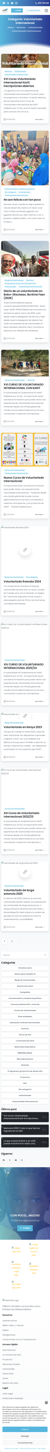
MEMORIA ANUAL (25, 1053)
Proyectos (25, 1077)
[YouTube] (12, 3)
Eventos (25, 1028)
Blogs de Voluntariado (25, 980)
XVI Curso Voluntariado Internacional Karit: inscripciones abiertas (20, 82)
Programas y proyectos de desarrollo (25, 1071)
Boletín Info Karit (25, 986)
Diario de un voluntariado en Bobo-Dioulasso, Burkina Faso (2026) (24, 294)
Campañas (25, 992)
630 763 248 (43, 3)
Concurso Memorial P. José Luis (25, 1004)
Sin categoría (25, 1089)
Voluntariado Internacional (26, 31)
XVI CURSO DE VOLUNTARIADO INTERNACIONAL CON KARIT (24, 386)
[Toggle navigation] (46, 11)
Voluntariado (35, 27)
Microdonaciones (25, 1059)
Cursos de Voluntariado (25, 1010)
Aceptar (25, 1429)
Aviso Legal (41, 1448)
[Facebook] (4, 3)
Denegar (25, 1436)
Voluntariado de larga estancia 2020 (19, 892)
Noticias (21, 27)
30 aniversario (25, 968)
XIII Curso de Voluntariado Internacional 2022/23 (21, 815)
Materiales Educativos (25, 1047)
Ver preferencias (25, 1442)
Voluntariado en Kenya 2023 (23, 727)
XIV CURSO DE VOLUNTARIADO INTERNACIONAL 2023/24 (24, 666)
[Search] (45, 955)
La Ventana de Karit (25, 1041)
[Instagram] (16, 3)
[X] (8, 3)
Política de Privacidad (28, 1448)
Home (11, 27)
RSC (25, 1083)
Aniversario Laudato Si (25, 974)
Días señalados (25, 1016)
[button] (46, 1402)
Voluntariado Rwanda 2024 (22, 581)
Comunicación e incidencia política (25, 998)
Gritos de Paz (25, 1034)
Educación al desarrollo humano (25, 1022)
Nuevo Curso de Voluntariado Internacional (24, 479)
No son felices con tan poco (22, 200)
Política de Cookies (11, 1448)
